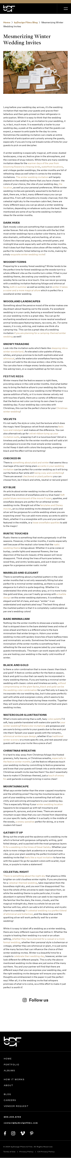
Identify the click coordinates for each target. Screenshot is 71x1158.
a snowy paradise (24, 821)
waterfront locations (52, 166)
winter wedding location (50, 804)
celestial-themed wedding (22, 882)
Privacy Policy (26, 1152)
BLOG (7, 1094)
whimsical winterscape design (19, 736)
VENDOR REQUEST (16, 1106)
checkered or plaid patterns (38, 476)
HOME (8, 1058)
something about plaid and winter (31, 462)
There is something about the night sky (24, 875)
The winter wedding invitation (32, 177)
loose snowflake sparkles (46, 522)
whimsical (8, 358)
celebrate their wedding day (29, 956)
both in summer (18, 286)
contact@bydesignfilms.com (21, 1123)
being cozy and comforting (48, 472)
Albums (9, 1070)
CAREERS (10, 1100)
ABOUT (8, 1085)
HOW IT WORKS (14, 1079)
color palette (54, 718)
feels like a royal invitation (39, 857)
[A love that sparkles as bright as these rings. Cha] (12, 1022)
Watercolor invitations (33, 725)
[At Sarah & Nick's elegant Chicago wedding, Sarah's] (35, 1020)
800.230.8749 (12, 1117)
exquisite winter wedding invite (28, 254)
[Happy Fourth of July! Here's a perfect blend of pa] (58, 1022)
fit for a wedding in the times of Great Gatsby (27, 847)
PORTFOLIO (11, 1064)
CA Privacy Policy (46, 1152)
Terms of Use (9, 1152)
